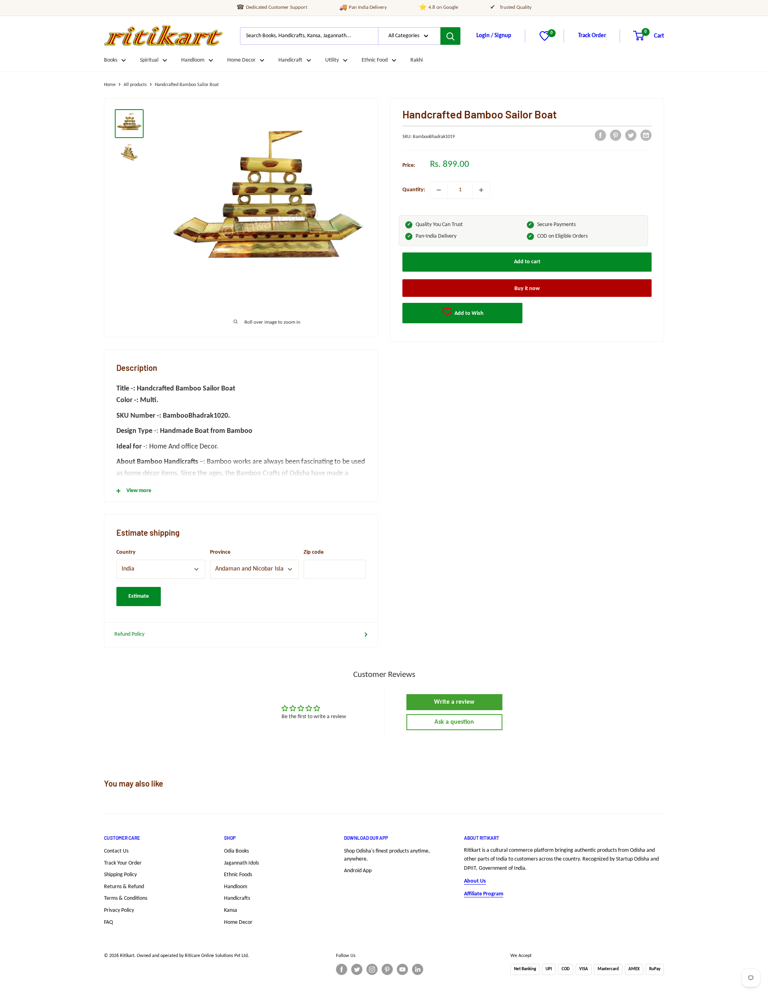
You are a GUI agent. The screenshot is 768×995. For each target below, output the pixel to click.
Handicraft (290, 60)
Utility (332, 60)
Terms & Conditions (125, 898)
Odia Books (236, 851)
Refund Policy (129, 634)
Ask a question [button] (454, 722)
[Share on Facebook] (600, 135)
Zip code (314, 552)
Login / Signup (493, 36)
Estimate (138, 596)
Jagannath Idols (241, 863)
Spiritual (149, 60)
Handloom (192, 60)
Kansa (230, 910)
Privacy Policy (119, 910)
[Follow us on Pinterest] (387, 969)
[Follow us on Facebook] (341, 969)
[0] (544, 39)
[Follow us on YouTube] (402, 969)
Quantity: (413, 190)
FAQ (108, 922)
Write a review (454, 702)
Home (110, 84)
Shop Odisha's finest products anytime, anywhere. (387, 855)
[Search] (450, 36)
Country (126, 552)
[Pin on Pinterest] (615, 135)
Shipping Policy (120, 875)
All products (135, 84)
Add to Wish (468, 313)
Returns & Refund (124, 887)
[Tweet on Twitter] (630, 135)
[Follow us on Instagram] (372, 969)
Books (110, 60)
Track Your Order (123, 863)
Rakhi (416, 60)
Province (220, 552)
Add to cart (527, 262)
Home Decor (241, 60)
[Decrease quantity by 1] (438, 190)
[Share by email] (646, 135)
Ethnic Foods (238, 875)
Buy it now (527, 289)
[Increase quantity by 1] (481, 190)
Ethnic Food (375, 60)
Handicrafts (237, 898)
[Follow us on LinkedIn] (417, 969)
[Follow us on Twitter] (356, 969)
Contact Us (116, 851)
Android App (358, 871)
